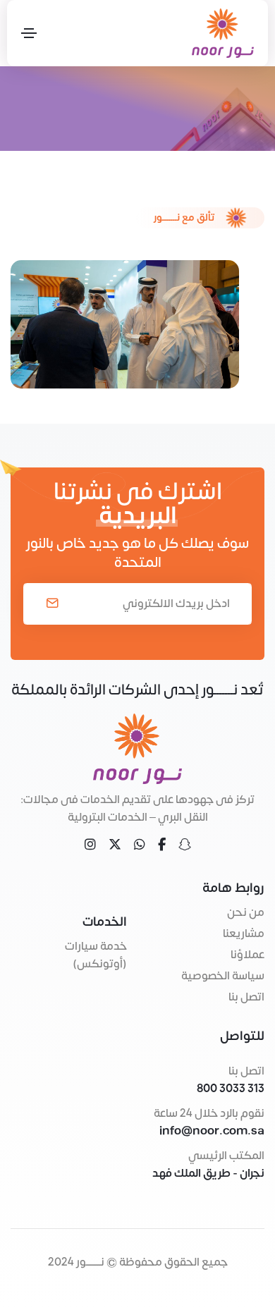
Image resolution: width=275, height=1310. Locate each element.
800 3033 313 (230, 1089)
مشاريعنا (243, 933)
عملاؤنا (247, 954)
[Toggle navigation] (29, 33)
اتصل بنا (246, 997)
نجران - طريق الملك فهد (208, 1173)
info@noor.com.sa (211, 1131)
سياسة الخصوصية (222, 976)
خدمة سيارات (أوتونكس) (96, 955)
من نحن (245, 912)
